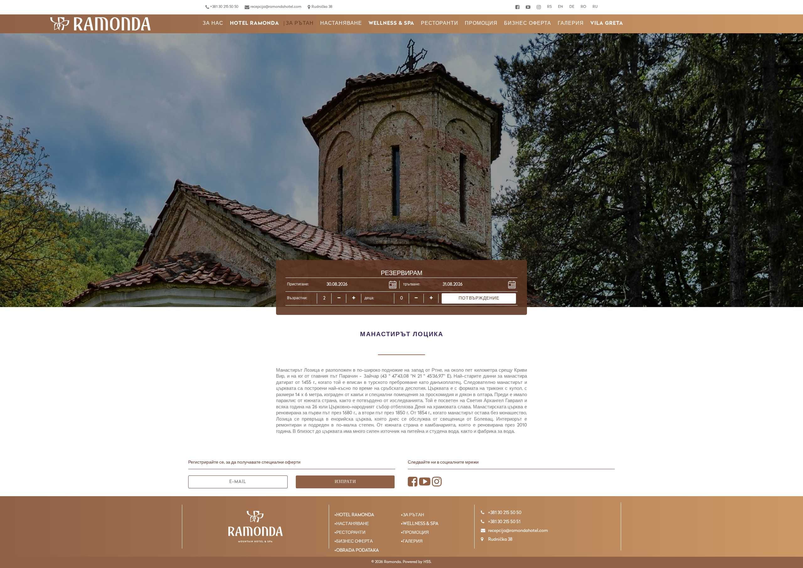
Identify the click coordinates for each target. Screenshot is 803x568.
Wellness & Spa (391, 23)
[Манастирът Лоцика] (100, 23)
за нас (213, 23)
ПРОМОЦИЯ (481, 23)
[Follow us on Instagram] (539, 7)
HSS (427, 562)
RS (549, 7)
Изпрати (345, 482)
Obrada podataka (357, 550)
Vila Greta (606, 23)
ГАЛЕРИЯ (571, 23)
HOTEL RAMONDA (254, 23)
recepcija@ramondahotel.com (275, 7)
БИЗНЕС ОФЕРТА (527, 23)
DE (571, 7)
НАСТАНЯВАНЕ (341, 23)
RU (595, 7)
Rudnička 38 (321, 7)
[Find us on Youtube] (528, 7)
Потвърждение (479, 298)
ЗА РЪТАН (300, 23)
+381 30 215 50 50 (223, 7)
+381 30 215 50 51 (503, 522)
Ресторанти (439, 23)
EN (560, 7)
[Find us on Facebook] (517, 7)
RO (583, 7)
